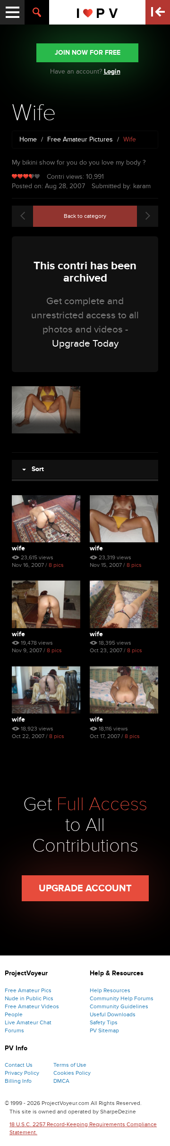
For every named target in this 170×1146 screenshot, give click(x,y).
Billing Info (18, 1081)
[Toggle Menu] (12, 12)
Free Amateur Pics (28, 990)
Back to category (85, 216)
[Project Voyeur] (97, 12)
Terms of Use (69, 1065)
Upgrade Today (85, 343)
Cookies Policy (72, 1073)
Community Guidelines (119, 1006)
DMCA (61, 1081)
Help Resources (110, 990)
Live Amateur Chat (28, 1022)
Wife (18, 548)
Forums (14, 1030)
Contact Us (19, 1065)
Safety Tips (104, 1022)
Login (112, 71)
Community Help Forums (121, 998)
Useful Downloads (113, 1014)
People (14, 1014)
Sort (35, 469)
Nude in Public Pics (29, 998)
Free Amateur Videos (32, 1006)
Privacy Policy (22, 1073)
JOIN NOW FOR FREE (87, 53)
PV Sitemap (104, 1030)
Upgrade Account (85, 888)
